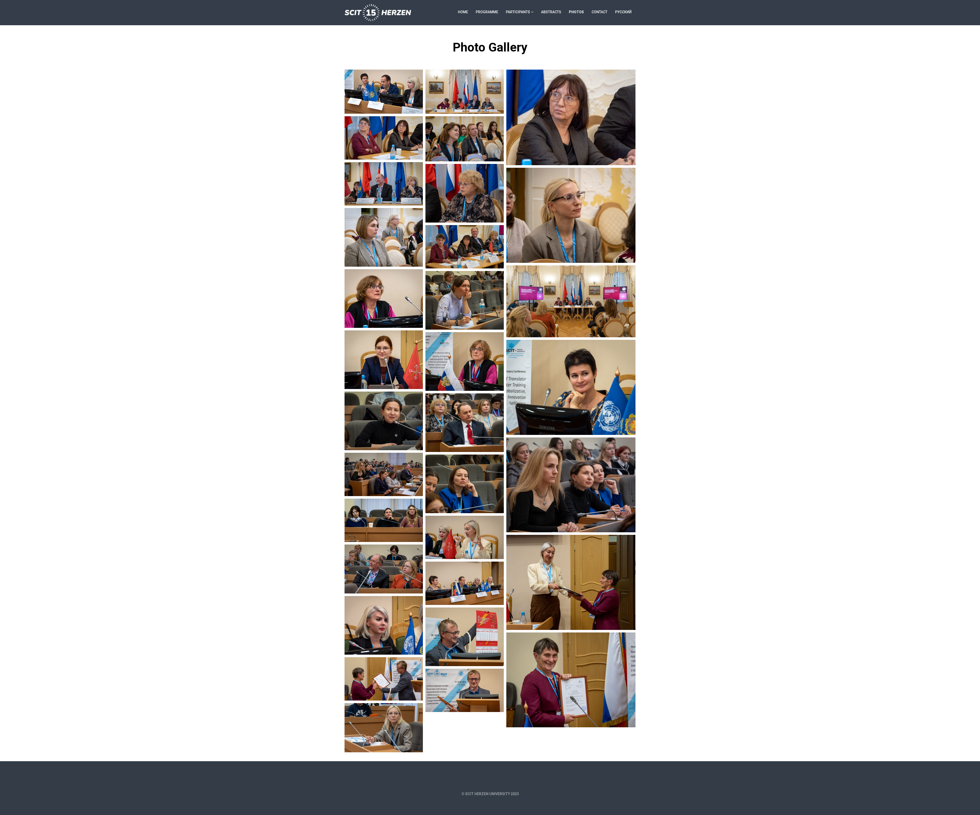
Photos (576, 12)
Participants (518, 12)
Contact (599, 12)
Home (463, 12)
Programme (487, 12)
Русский (623, 12)
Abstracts (551, 12)
